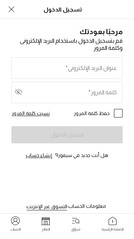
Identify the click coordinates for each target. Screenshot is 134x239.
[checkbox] (118, 113)
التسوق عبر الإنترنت (46, 206)
